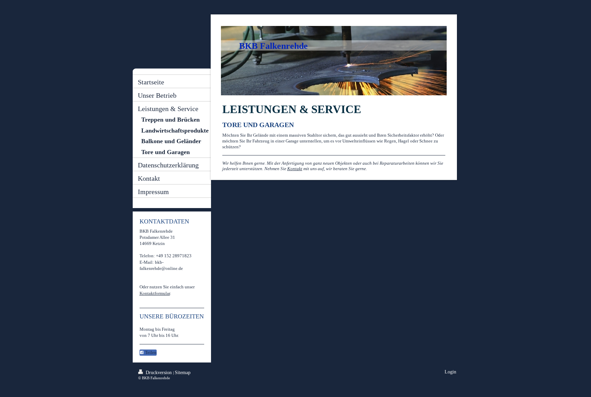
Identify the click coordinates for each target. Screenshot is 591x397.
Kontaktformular (155, 293)
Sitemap (183, 372)
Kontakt (294, 168)
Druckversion (158, 372)
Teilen (150, 352)
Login (450, 371)
